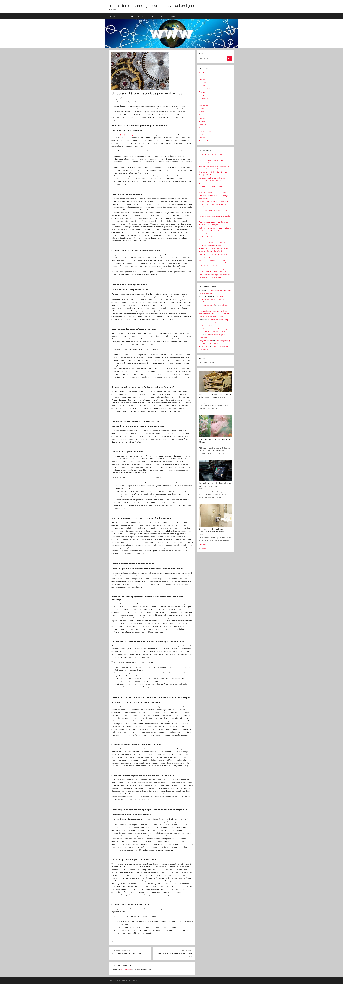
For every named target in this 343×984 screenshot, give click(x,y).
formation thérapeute (206, 329)
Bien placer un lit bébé (207, 305)
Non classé (203, 118)
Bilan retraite (203, 346)
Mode (161, 16)
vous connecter (125, 970)
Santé (132, 16)
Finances (202, 92)
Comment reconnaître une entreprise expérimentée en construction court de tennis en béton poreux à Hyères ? (215, 262)
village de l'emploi (205, 341)
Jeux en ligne (204, 105)
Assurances (203, 79)
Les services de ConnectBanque (218, 320)
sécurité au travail (205, 131)
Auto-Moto (203, 82)
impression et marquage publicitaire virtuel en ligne (151, 5)
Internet (141, 16)
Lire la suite (203, 412)
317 (203, 549)
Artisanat (202, 76)
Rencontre (203, 125)
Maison (122, 16)
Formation (202, 95)
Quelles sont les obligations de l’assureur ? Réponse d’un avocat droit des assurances (213, 299)
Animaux (202, 72)
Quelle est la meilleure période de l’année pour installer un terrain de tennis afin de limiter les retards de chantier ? (213, 242)
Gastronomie (203, 98)
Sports (201, 134)
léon (200, 335)
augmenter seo (204, 323)
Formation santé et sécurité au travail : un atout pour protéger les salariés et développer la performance (215, 204)
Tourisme (151, 16)
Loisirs (201, 108)
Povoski (134, 102)
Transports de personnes (207, 141)
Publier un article (174, 16)
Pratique (112, 16)
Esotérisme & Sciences (207, 89)
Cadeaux (202, 85)
